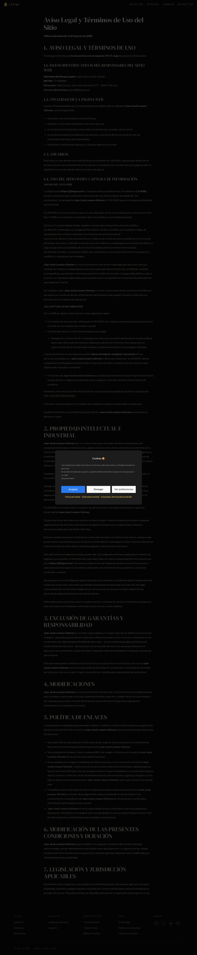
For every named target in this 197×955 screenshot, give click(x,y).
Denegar (98, 489)
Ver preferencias (124, 489)
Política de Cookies (72, 496)
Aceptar (73, 489)
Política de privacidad (90, 496)
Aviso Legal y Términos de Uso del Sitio (116, 496)
